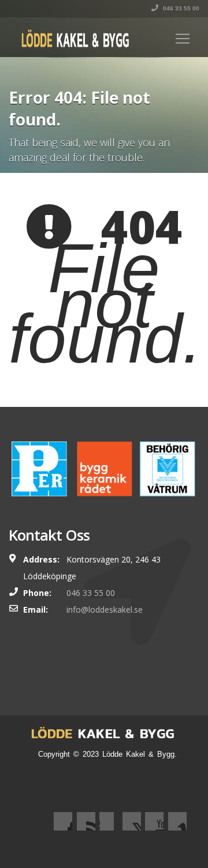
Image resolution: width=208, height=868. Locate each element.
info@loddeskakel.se (104, 609)
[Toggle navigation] (182, 38)
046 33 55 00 (180, 8)
